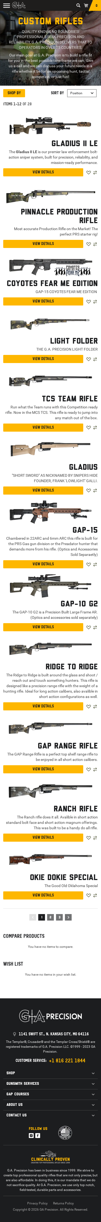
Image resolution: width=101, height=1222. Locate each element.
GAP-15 (85, 530)
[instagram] (31, 1135)
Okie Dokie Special (64, 877)
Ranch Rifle (76, 809)
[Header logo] (19, 5)
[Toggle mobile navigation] (5, 5)
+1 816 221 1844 (67, 1060)
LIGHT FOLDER (74, 341)
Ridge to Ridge (72, 667)
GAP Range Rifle (68, 746)
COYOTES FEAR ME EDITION (52, 283)
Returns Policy (63, 1203)
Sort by (57, 93)
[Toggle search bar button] (78, 5)
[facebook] (37, 1135)
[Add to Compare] (95, 172)
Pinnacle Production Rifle (59, 216)
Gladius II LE (74, 143)
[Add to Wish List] (88, 172)
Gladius (83, 467)
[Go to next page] (68, 917)
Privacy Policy (37, 1203)
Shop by (14, 93)
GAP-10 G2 (79, 604)
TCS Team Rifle (70, 399)
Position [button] (76, 93)
